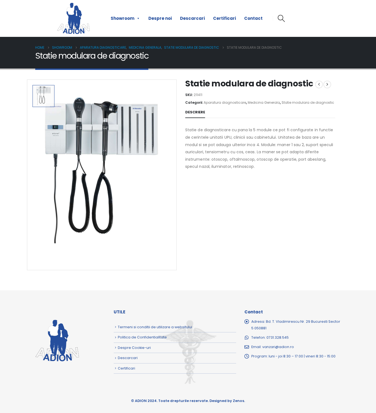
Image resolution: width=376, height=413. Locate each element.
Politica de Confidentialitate (142, 337)
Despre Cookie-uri (134, 347)
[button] (281, 18)
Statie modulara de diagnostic (308, 102)
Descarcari (192, 18)
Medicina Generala (264, 102)
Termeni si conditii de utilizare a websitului (155, 327)
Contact (253, 18)
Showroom (122, 18)
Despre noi (160, 18)
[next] (327, 84)
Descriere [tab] (195, 112)
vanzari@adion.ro (278, 346)
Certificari (224, 18)
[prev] (319, 84)
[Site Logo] (73, 18)
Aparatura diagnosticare (225, 102)
